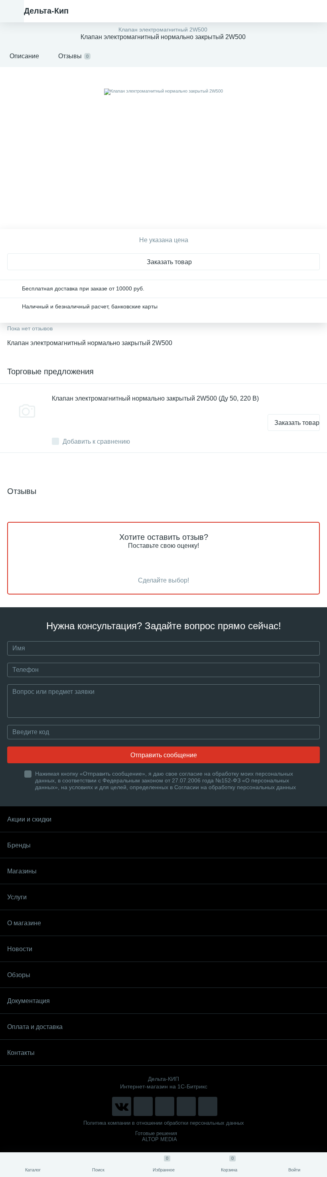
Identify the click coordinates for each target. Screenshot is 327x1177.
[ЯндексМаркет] (164, 1106)
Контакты (21, 1052)
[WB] (186, 1106)
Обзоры (18, 975)
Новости (19, 949)
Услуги (17, 897)
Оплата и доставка (35, 1026)
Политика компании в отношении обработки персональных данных (163, 1123)
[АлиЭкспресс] (143, 1106)
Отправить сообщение (163, 755)
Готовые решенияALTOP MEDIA (156, 1136)
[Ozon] (207, 1106)
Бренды (19, 845)
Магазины (22, 871)
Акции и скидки (29, 819)
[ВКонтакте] (121, 1106)
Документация (28, 1000)
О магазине (24, 923)
